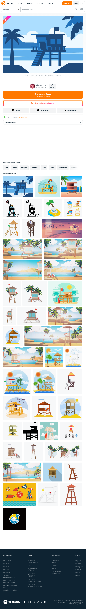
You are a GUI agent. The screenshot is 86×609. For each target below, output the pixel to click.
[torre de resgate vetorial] (69, 380)
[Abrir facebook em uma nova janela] (24, 601)
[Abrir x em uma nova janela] (41, 601)
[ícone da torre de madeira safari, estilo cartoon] (71, 493)
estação (24, 167)
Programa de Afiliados (32, 568)
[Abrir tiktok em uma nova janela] (38, 601)
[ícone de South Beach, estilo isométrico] (53, 207)
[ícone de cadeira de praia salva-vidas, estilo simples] (73, 470)
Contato (54, 564)
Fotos (20, 3)
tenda (14, 167)
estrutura (34, 167)
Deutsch (77, 568)
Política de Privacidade (74, 601)
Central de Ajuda (54, 560)
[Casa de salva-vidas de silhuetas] (18, 185)
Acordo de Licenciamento (33, 560)
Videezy (6, 565)
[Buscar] (76, 9)
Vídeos (29, 3)
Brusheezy (7, 559)
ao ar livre (63, 167)
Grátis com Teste (43, 95)
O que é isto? (23, 117)
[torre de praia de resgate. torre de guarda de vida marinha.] (13, 335)
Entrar (76, 3)
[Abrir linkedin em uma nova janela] (31, 601)
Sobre (53, 567)
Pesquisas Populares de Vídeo (32, 585)
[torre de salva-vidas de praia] (11, 227)
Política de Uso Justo (72, 602)
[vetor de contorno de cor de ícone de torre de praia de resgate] (12, 207)
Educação (6, 571)
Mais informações (10, 121)
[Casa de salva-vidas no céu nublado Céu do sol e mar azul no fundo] (71, 185)
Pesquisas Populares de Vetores (32, 574)
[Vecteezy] (3, 3)
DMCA (30, 564)
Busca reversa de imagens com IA (9, 580)
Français (77, 571)
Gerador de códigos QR (10, 590)
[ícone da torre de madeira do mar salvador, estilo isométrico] (31, 227)
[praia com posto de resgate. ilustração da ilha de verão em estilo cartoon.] (63, 268)
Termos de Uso (60, 601)
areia (52, 167)
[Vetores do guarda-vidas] (19, 493)
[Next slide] (77, 166)
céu (6, 167)
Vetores (10, 3)
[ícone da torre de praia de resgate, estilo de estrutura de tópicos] (33, 207)
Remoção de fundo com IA (10, 585)
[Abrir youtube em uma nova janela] (45, 601)
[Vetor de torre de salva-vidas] (47, 185)
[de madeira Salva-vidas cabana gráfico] (52, 470)
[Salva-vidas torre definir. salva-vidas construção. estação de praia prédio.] (73, 207)
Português (77, 565)
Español (76, 562)
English (76, 559)
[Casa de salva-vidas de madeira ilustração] (65, 292)
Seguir (52, 87)
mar (44, 167)
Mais (49, 3)
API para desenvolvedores (9, 575)
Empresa (6, 568)
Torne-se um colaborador (55, 571)
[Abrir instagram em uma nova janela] (28, 601)
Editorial (40, 3)
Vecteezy (6, 562)
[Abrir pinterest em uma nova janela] (34, 601)
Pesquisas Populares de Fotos (34, 579)
